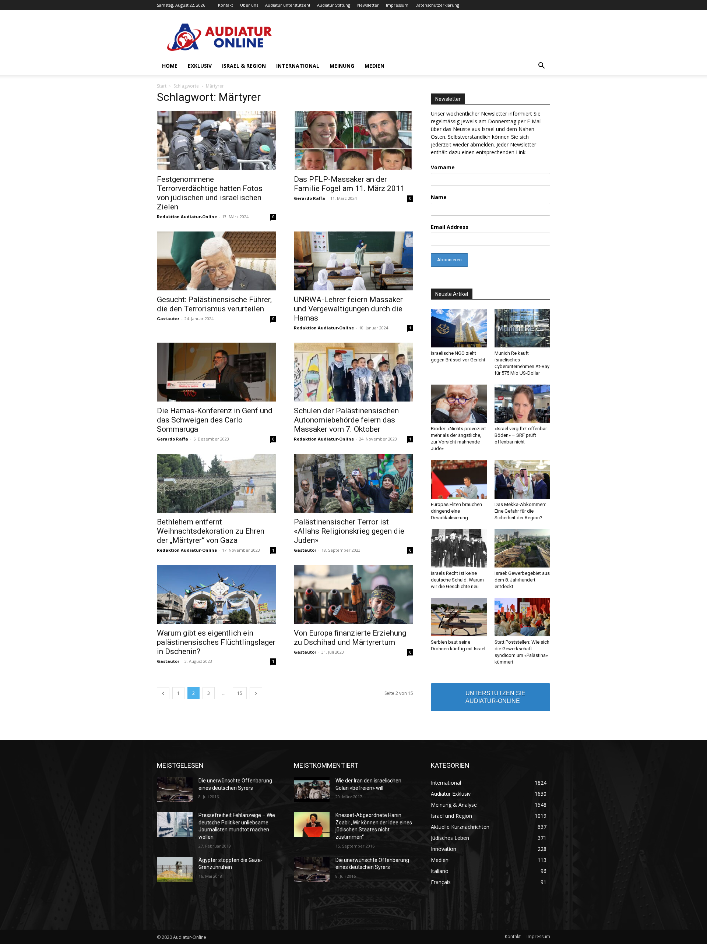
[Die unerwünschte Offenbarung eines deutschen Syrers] (175, 789)
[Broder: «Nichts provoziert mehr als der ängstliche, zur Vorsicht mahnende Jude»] (459, 404)
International (297, 65)
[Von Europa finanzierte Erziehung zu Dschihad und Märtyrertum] (353, 594)
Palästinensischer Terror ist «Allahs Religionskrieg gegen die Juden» (349, 531)
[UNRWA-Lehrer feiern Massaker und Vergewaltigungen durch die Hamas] (353, 260)
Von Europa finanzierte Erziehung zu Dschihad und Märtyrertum (350, 638)
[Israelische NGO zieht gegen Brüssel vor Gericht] (459, 328)
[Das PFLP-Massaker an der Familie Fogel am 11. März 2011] (353, 140)
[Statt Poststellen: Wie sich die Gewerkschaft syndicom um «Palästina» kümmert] (523, 617)
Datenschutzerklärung (437, 5)
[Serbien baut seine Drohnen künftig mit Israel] (459, 617)
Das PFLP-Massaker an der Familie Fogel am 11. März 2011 (349, 184)
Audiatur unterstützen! (287, 5)
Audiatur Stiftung (333, 5)
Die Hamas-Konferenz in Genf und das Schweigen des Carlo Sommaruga (214, 420)
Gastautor (168, 318)
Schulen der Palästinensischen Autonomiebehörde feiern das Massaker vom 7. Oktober (346, 420)
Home (169, 65)
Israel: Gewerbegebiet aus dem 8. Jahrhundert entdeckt (522, 579)
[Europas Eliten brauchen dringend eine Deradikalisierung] (459, 479)
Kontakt (225, 5)
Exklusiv (200, 65)
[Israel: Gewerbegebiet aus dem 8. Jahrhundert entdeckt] (523, 548)
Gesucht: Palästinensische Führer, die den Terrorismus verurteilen (214, 304)
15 (239, 693)
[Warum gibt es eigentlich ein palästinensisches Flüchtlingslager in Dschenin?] (216, 594)
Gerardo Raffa (309, 198)
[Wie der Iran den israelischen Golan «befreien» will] (312, 789)
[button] (541, 66)
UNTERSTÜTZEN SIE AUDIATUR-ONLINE (495, 697)
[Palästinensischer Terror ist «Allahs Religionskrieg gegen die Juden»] (353, 483)
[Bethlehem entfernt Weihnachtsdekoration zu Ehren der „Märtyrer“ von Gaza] (216, 483)
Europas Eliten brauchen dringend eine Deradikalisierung (456, 511)
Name (439, 197)
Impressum (397, 5)
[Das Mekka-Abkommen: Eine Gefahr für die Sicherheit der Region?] (523, 479)
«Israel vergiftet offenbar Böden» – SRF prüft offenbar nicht (521, 435)
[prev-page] (163, 693)
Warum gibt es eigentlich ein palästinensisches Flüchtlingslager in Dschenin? (216, 642)
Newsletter (368, 5)
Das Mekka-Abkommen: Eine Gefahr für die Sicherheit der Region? (520, 511)
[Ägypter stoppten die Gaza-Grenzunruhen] (175, 869)
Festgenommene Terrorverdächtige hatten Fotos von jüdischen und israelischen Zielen (210, 193)
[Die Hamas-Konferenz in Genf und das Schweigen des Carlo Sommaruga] (216, 372)
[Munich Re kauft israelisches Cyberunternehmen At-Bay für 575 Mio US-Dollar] (523, 328)
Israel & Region (244, 65)
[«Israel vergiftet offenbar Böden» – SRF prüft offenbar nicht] (523, 404)
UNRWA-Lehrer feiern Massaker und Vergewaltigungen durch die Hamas (348, 308)
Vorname (443, 167)
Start (161, 86)
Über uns (249, 5)
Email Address (449, 226)
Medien (374, 65)
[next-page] (256, 693)
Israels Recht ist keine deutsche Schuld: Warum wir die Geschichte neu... (457, 579)
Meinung (342, 65)
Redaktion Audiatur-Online (187, 216)
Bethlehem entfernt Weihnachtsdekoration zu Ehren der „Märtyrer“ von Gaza (210, 531)
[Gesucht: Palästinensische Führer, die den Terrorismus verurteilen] (216, 260)
